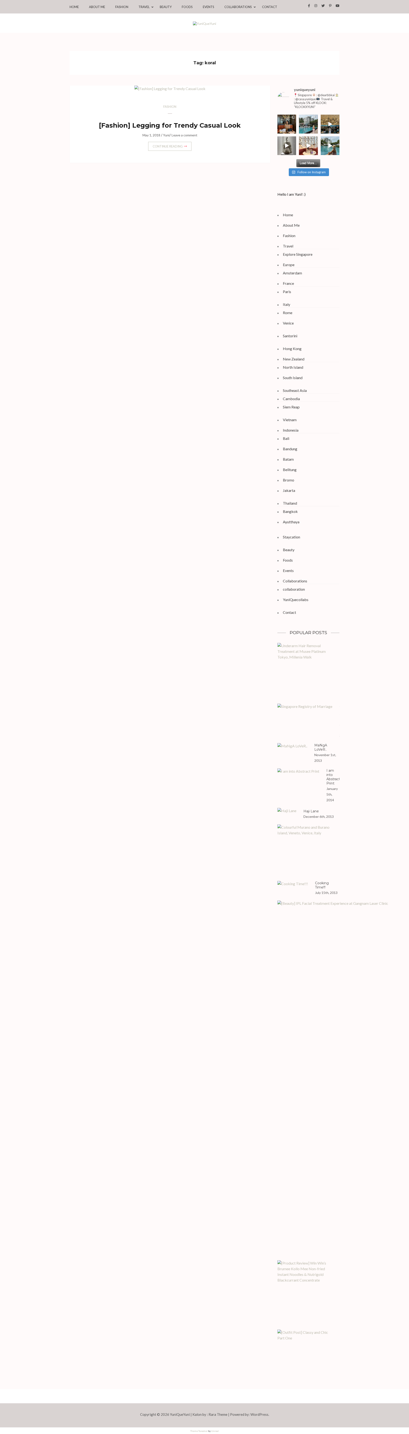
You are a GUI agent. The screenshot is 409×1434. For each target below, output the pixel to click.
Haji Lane (311, 811)
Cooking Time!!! (322, 885)
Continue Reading (168, 146)
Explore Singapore (297, 254)
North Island (293, 367)
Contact (269, 7)
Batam (288, 459)
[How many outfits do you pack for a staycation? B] (330, 124)
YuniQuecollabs (295, 599)
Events (208, 7)
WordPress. (259, 1414)
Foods (187, 7)
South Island (292, 377)
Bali (286, 438)
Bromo (288, 480)
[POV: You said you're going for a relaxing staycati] (308, 124)
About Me (97, 7)
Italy (286, 304)
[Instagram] (315, 6)
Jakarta (289, 490)
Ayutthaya (291, 522)
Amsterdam (292, 273)
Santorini (290, 336)
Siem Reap (291, 407)
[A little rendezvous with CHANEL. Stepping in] (286, 124)
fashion (169, 106)
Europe (288, 264)
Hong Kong (292, 348)
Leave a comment (184, 135)
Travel (144, 7)
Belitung (290, 469)
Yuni (166, 135)
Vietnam (290, 419)
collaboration (294, 589)
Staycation (291, 537)
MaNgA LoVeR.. (320, 747)
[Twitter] (323, 6)
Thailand (290, 503)
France (288, 283)
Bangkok (290, 511)
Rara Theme (218, 1414)
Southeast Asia (295, 390)
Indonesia (290, 430)
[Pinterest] (330, 6)
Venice (288, 323)
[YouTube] (337, 6)
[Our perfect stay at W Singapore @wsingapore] (330, 145)
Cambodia (291, 398)
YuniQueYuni (180, 1414)
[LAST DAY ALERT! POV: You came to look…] (286, 145)
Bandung (290, 448)
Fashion (121, 7)
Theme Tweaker (199, 1431)
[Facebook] (309, 6)
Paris (287, 291)
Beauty (166, 7)
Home (74, 7)
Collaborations (238, 7)
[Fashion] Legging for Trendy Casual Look (170, 125)
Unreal (215, 1431)
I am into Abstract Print (333, 776)
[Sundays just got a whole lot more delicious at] (308, 145)
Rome (287, 312)
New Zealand (293, 359)
